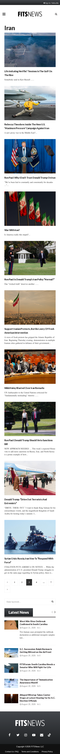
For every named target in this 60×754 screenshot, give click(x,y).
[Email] (43, 735)
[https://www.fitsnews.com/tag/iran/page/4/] (7, 589)
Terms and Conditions (30, 752)
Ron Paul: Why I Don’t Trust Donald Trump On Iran (29, 177)
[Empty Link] (52, 612)
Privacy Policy (47, 752)
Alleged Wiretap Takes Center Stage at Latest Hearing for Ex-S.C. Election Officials (37, 698)
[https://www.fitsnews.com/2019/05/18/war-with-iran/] (30, 208)
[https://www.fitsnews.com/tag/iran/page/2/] (7, 582)
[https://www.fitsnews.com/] (30, 723)
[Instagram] (27, 735)
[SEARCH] (52, 601)
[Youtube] (35, 735)
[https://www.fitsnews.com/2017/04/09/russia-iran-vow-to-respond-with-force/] (30, 537)
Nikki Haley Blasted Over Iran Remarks (24, 388)
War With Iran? (12, 230)
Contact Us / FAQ (11, 752)
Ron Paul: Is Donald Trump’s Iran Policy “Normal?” (29, 279)
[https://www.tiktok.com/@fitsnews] (49, 735)
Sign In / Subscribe (52, 3)
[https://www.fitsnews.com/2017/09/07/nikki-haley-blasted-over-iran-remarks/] (30, 366)
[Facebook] (12, 735)
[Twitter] (19, 735)
